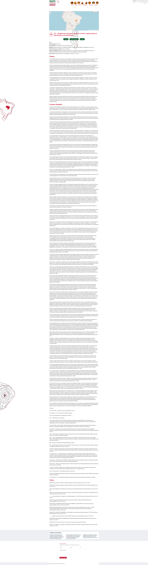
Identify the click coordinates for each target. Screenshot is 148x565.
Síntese (66, 39)
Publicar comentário (63, 557)
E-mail (71, 547)
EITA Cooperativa (62, 563)
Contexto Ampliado (74, 39)
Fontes (82, 39)
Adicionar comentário (63, 550)
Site (80, 547)
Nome (61, 547)
